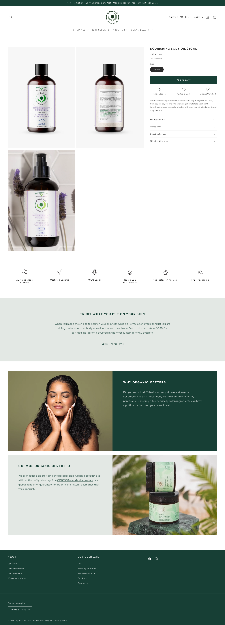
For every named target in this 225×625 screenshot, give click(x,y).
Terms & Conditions (87, 573)
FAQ (80, 564)
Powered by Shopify (43, 620)
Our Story (12, 564)
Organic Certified (208, 94)
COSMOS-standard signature (75, 480)
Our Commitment (16, 568)
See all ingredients (112, 343)
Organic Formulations (24, 620)
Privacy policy (61, 620)
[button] (11, 17)
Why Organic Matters (17, 578)
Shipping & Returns (87, 568)
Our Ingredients (15, 573)
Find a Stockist (160, 94)
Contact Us (83, 583)
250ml (156, 69)
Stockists (82, 578)
